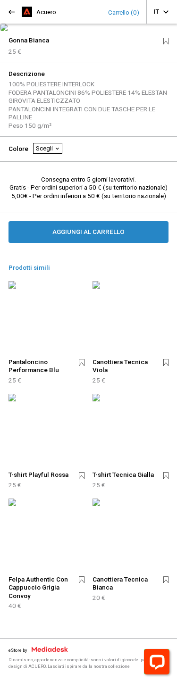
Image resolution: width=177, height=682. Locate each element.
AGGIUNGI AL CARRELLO (88, 231)
